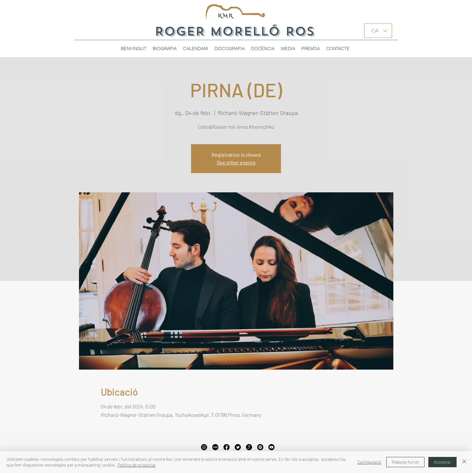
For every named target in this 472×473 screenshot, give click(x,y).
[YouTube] (271, 447)
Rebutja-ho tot (405, 462)
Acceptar (442, 462)
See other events (236, 162)
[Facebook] (226, 447)
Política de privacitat (137, 465)
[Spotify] (260, 447)
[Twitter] (238, 447)
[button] (229, 48)
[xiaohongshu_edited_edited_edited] (215, 447)
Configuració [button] (369, 462)
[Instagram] (204, 447)
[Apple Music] (249, 447)
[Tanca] (464, 462)
